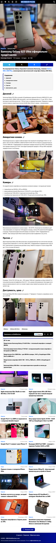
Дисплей (8, 78)
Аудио (24, 58)
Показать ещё (29, 529)
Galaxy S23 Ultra (15, 329)
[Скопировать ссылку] (47, 64)
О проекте (19, 535)
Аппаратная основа (11, 80)
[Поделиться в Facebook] (34, 64)
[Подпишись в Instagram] (16, 2)
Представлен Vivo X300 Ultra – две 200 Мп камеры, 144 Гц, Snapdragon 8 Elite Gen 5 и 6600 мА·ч (27, 355)
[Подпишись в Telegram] (5, 2)
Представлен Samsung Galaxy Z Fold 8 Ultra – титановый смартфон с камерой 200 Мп (27, 344)
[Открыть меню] (1, 2)
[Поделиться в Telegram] (9, 64)
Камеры (8, 83)
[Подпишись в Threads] (12, 2)
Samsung (25, 329)
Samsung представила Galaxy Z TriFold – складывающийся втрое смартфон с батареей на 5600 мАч (27, 349)
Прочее (8, 85)
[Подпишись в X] (9, 2)
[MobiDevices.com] (28, 2)
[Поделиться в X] (21, 64)
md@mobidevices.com (35, 540)
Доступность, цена (11, 88)
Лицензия (26, 535)
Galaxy (6, 329)
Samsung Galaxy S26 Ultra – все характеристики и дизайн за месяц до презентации (25, 366)
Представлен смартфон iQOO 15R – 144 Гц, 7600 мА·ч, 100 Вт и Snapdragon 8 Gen (27, 360)
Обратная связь (35, 535)
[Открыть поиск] (54, 2)
